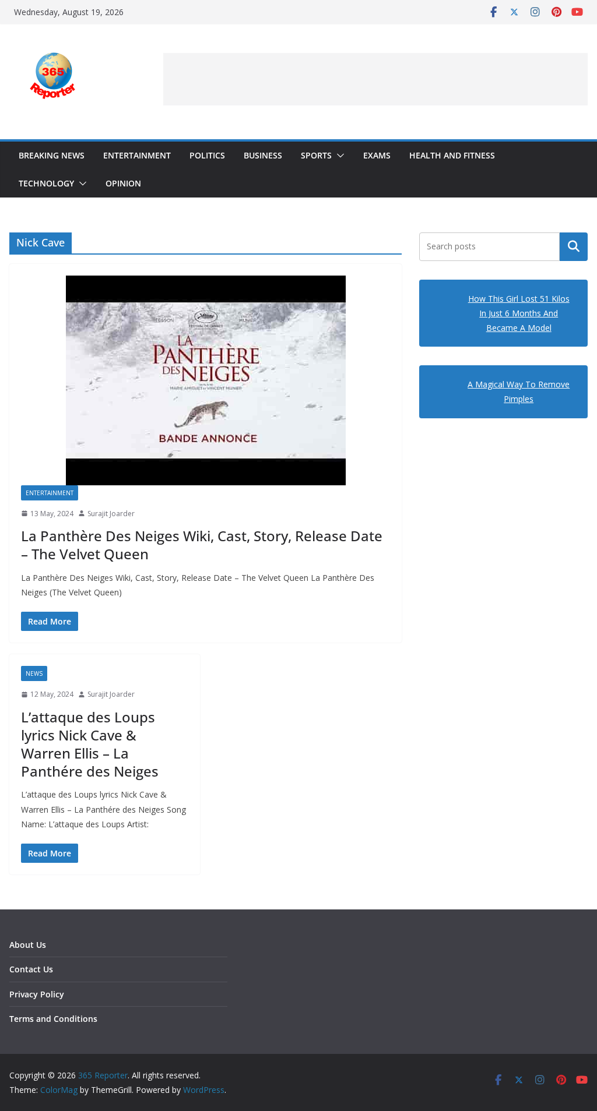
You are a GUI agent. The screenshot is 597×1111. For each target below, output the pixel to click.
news (34, 673)
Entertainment (137, 155)
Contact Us (31, 969)
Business (263, 155)
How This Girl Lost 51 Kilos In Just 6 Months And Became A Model (519, 313)
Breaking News (52, 155)
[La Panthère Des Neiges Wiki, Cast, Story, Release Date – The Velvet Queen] (205, 380)
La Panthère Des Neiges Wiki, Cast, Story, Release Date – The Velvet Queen (201, 544)
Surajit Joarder (111, 514)
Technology (46, 183)
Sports (316, 155)
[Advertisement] (375, 79)
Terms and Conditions (53, 1018)
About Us (27, 944)
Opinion (123, 183)
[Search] (574, 246)
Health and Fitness (452, 155)
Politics (207, 155)
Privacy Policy (36, 994)
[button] (338, 155)
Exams (377, 155)
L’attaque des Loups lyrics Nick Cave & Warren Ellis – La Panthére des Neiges (90, 744)
